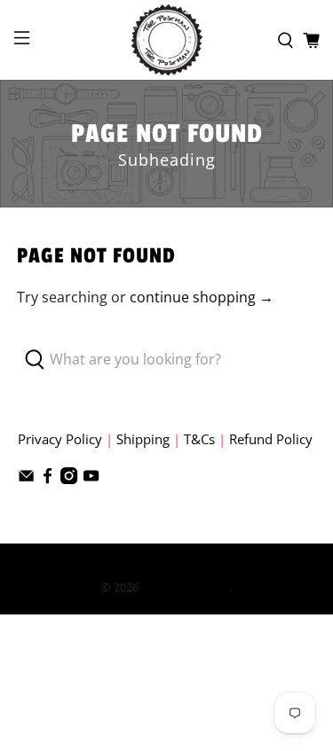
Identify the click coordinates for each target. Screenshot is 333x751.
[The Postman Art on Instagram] (68, 479)
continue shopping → (202, 297)
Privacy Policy (60, 439)
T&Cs (199, 439)
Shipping (143, 439)
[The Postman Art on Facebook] (47, 479)
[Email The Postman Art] (26, 479)
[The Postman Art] (166, 39)
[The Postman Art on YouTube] (91, 479)
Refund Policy (271, 439)
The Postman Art (185, 587)
